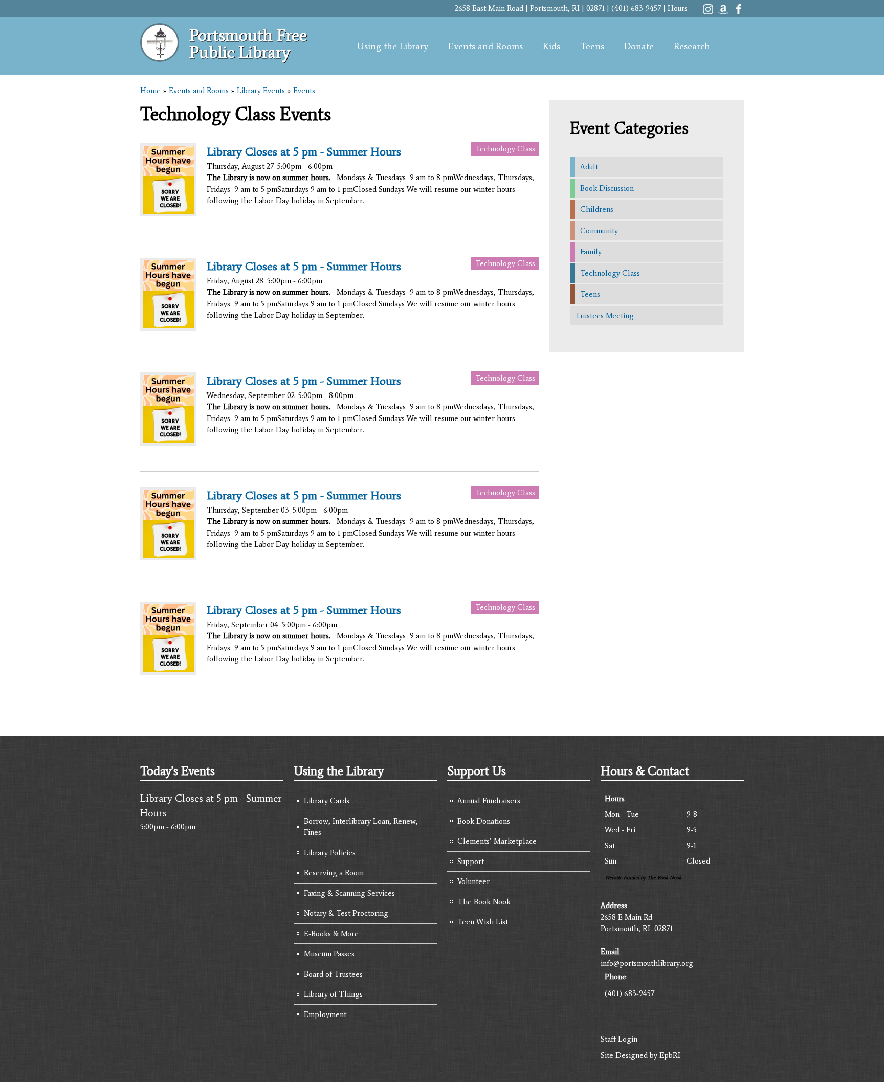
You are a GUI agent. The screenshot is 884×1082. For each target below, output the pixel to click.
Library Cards (326, 800)
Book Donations (483, 821)
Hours (678, 8)
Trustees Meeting (604, 315)
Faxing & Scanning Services (349, 893)
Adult (589, 166)
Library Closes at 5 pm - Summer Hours (304, 152)
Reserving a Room (334, 872)
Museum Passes (329, 953)
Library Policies (330, 852)
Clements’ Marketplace (497, 841)
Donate (639, 46)
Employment (325, 1014)
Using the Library (392, 46)
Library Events (261, 90)
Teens (592, 46)
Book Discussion (607, 188)
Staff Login (619, 1039)
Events (304, 90)
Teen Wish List (482, 921)
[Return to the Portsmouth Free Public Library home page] (159, 56)
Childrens (596, 209)
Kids (551, 46)
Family (591, 251)
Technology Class (505, 148)
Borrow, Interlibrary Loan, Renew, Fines (361, 826)
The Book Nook (484, 902)
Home (150, 90)
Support (470, 861)
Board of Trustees (333, 974)
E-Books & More (331, 933)
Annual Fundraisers (488, 800)
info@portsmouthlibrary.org (647, 963)
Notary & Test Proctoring (346, 913)
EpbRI (669, 1055)
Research (692, 46)
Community (599, 230)
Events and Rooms (485, 46)
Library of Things (333, 994)
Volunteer (473, 881)
